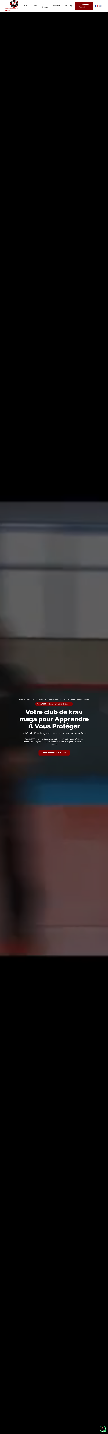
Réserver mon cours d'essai (54, 753)
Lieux (35, 6)
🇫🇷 (96, 6)
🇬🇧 (100, 6)
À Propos (45, 5)
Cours (25, 6)
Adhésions (55, 6)
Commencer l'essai (84, 5)
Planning (68, 6)
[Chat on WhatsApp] (103, 1429)
